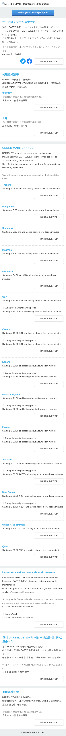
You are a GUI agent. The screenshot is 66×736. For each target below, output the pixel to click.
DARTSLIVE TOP (51, 61)
